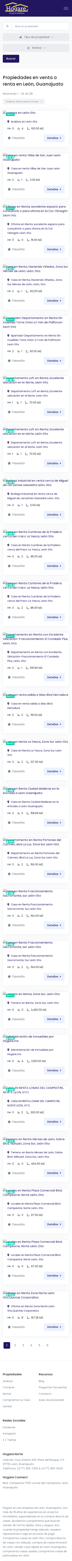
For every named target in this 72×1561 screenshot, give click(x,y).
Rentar (7, 1394)
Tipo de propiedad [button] (36, 37)
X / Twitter (9, 1440)
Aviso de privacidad (51, 1400)
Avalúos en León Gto (23, 121)
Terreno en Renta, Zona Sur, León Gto (34, 1003)
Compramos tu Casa (16, 1400)
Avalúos (8, 1381)
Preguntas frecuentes (53, 1387)
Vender (7, 1406)
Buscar (11, 58)
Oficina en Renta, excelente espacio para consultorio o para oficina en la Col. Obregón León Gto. (35, 228)
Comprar (8, 1387)
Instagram (9, 1433)
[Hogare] (16, 8)
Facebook (9, 1427)
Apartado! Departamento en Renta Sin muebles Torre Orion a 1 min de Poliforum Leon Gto (34, 340)
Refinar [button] (36, 48)
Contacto (45, 1394)
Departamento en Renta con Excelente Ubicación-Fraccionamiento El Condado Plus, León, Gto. (34, 656)
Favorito (18, 138)
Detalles (53, 138)
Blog (41, 1381)
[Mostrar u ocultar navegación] (66, 8)
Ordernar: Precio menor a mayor (22, 101)
